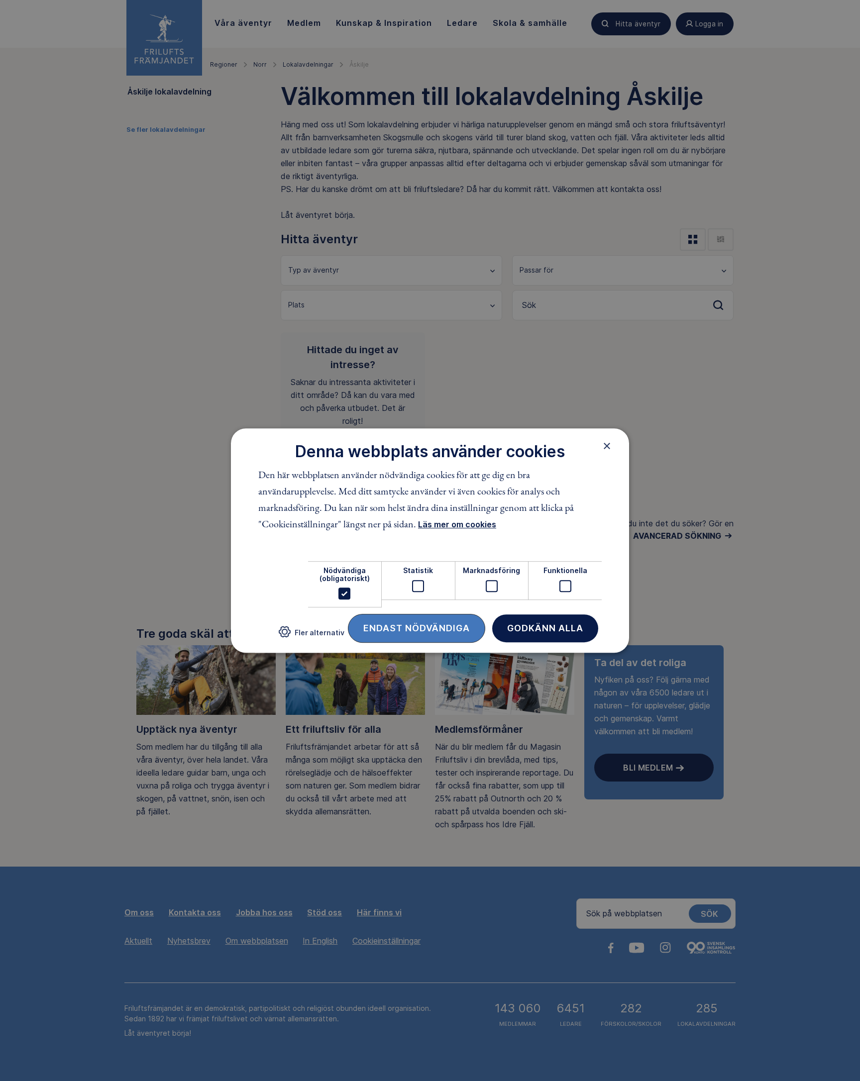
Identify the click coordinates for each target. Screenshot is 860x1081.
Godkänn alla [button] (545, 628)
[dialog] (430, 540)
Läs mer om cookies (457, 525)
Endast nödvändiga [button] (416, 628)
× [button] (607, 446)
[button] (311, 636)
